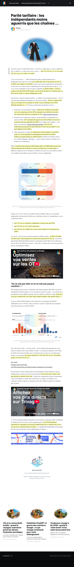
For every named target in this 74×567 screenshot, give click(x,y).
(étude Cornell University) (50, 114)
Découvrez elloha (14, 3)
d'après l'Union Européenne (35, 124)
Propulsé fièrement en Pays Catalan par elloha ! (60, 555)
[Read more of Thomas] (13, 29)
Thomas (18, 28)
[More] (49, 3)
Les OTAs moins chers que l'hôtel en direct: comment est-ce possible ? (32, 367)
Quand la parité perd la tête (19, 365)
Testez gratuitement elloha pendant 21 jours (33, 3)
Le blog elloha (6, 555)
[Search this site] (70, 3)
